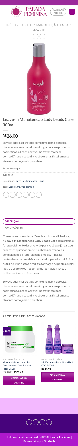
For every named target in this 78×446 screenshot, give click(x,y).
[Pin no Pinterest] (32, 195)
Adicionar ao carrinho (19, 380)
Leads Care (14, 186)
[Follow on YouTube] (49, 422)
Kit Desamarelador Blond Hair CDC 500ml (57, 364)
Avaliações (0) (14, 227)
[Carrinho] (72, 12)
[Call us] (42, 422)
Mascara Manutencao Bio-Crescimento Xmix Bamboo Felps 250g (17, 365)
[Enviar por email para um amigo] (26, 195)
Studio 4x (49, 441)
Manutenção (27, 186)
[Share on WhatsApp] (6, 195)
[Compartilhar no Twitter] (19, 195)
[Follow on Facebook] (29, 422)
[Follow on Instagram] (36, 422)
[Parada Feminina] (28, 11)
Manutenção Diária (52, 25)
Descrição (12, 221)
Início (11, 25)
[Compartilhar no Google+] (39, 195)
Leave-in (39, 29)
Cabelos (26, 25)
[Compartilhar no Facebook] (13, 195)
